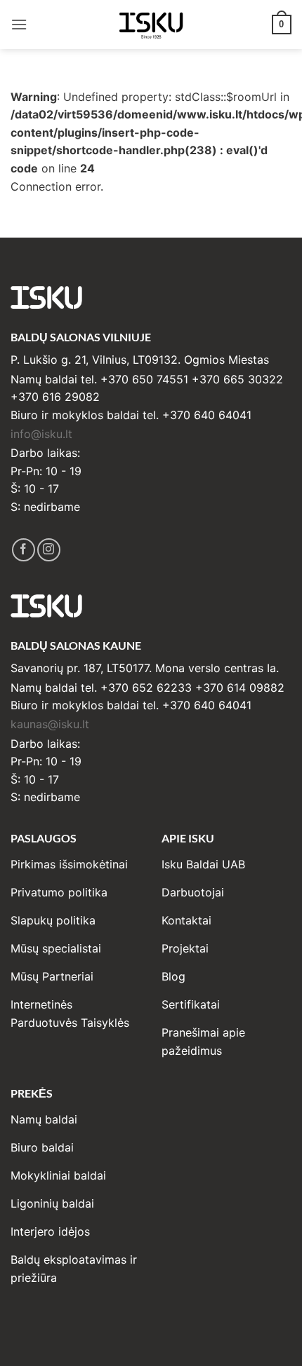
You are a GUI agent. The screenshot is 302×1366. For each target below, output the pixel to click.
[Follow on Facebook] (23, 549)
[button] (19, 24)
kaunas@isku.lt (50, 724)
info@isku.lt (41, 434)
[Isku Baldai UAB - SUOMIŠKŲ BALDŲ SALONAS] (151, 24)
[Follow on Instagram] (48, 549)
